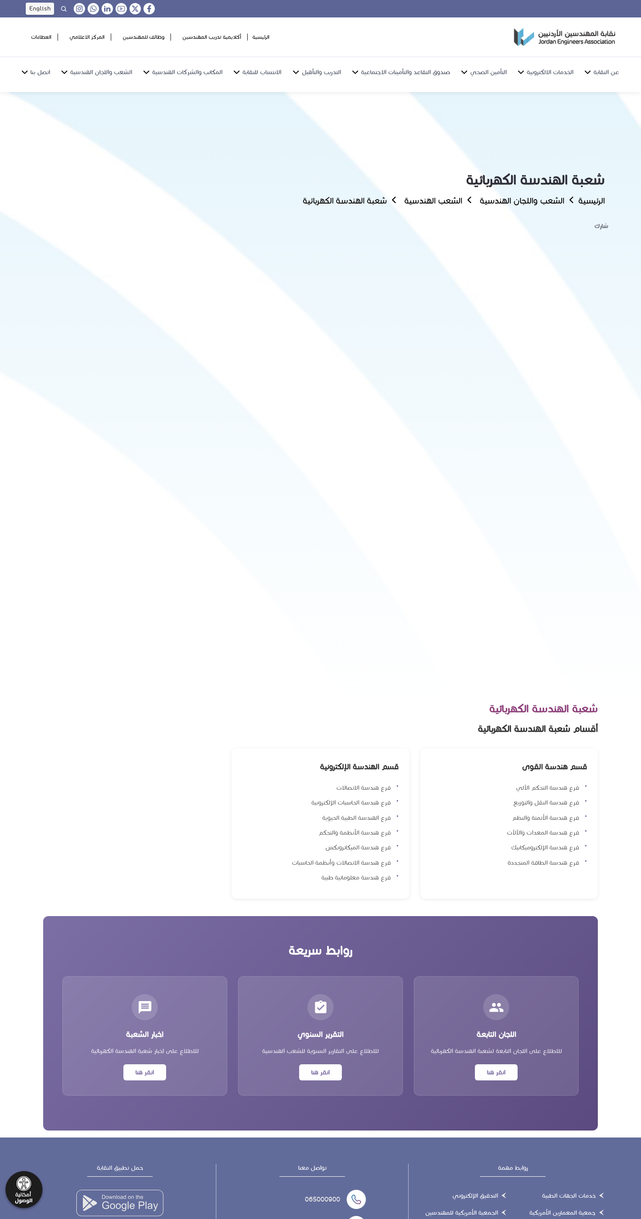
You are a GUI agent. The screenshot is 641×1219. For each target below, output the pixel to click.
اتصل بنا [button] (40, 72)
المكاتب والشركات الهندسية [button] (187, 72)
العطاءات (41, 37)
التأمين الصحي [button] (488, 72)
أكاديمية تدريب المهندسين (211, 37)
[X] (135, 8)
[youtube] (121, 8)
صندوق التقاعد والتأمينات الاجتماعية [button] (405, 72)
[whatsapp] (93, 8)
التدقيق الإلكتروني (475, 1195)
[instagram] (79, 8)
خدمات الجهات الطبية (569, 1195)
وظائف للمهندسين (143, 37)
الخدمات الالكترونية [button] (550, 72)
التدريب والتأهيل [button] (321, 72)
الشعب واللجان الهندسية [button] (101, 72)
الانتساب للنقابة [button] (261, 72)
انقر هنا (496, 1072)
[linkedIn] (107, 8)
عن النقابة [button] (606, 72)
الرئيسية (260, 37)
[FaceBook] (149, 8)
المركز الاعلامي (87, 37)
